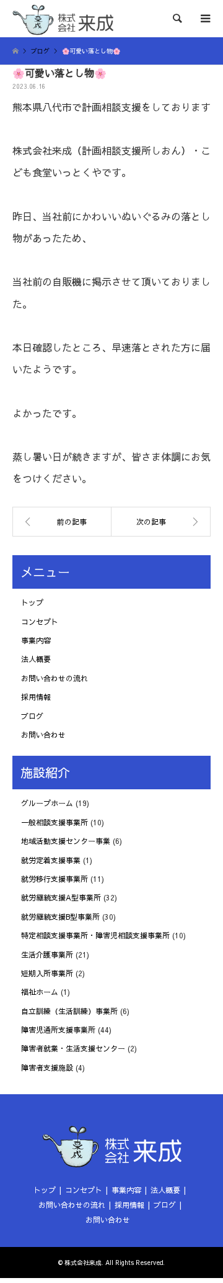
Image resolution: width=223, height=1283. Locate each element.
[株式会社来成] (62, 19)
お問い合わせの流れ (54, 678)
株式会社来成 (83, 1262)
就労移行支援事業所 (54, 879)
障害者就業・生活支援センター (73, 1048)
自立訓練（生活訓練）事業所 (69, 1011)
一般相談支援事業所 (54, 822)
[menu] (204, 18)
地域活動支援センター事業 (65, 841)
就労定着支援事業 (51, 860)
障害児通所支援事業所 (58, 1030)
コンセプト (39, 622)
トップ (32, 602)
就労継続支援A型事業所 (61, 897)
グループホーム (47, 803)
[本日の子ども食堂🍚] (62, 522)
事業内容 (36, 640)
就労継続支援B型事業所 (60, 917)
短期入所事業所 (47, 973)
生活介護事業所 (47, 954)
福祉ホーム (39, 992)
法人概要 (36, 659)
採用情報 (36, 697)
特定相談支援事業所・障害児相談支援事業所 (95, 935)
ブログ (32, 716)
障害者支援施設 (47, 1067)
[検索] (176, 18)
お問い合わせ (43, 735)
